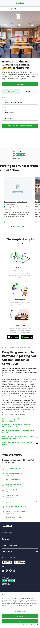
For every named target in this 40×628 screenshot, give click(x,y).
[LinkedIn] (14, 570)
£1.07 (18, 226)
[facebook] (3, 570)
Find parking (20, 84)
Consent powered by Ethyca (29, 625)
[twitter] (10, 570)
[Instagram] (7, 570)
